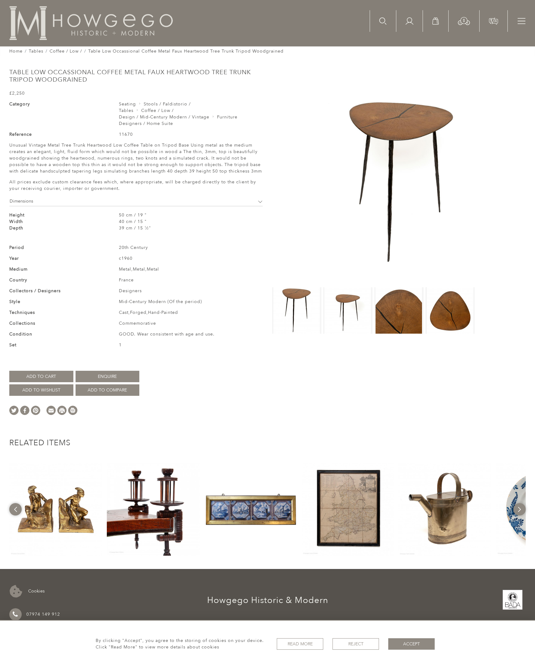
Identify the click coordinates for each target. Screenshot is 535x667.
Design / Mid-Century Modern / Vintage (164, 117)
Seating (127, 104)
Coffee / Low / (66, 51)
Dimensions (21, 201)
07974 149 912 (43, 614)
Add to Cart (41, 376)
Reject (355, 644)
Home (16, 51)
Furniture (227, 117)
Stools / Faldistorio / (167, 104)
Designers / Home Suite (146, 123)
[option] (55, 509)
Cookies (36, 591)
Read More (300, 644)
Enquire (107, 376)
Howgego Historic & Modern (267, 600)
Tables (36, 51)
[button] (464, 21)
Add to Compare (107, 390)
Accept (411, 644)
